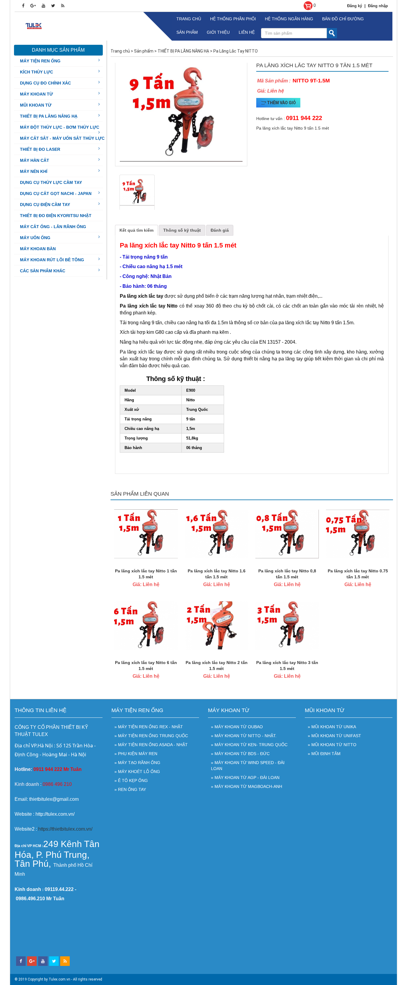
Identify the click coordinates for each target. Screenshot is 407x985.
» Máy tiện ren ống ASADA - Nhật (151, 744)
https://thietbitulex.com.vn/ (65, 829)
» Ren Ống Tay (130, 789)
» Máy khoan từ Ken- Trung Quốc (249, 744)
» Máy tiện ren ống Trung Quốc (151, 735)
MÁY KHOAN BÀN (38, 248)
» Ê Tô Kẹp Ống (131, 780)
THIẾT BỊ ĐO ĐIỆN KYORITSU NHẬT (55, 215)
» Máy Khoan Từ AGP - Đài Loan (245, 777)
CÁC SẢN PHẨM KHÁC (42, 270)
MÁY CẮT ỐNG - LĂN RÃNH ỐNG (53, 226)
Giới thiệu (218, 32)
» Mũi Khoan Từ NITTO (332, 744)
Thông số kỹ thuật (182, 230)
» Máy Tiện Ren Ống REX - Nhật (148, 726)
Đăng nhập (378, 6)
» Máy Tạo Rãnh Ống (137, 762)
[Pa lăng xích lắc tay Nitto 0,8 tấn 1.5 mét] (287, 533)
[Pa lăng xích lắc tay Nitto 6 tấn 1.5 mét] (146, 625)
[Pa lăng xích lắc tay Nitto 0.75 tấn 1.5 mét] (358, 533)
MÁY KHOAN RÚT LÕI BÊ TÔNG (52, 259)
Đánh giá (220, 230)
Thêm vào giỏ (281, 102)
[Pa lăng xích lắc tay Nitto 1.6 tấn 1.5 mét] (216, 533)
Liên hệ (247, 32)
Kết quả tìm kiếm (136, 230)
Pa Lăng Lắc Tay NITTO (235, 51)
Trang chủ (188, 18)
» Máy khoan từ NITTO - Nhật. (243, 735)
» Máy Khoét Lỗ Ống (137, 771)
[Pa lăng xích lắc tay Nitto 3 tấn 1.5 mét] (287, 625)
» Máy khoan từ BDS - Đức (240, 753)
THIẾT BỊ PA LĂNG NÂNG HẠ (48, 116)
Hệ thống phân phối (233, 18)
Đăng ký (354, 6)
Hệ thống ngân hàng (289, 18)
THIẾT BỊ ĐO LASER (40, 149)
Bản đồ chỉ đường (343, 18)
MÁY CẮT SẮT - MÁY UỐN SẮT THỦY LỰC (62, 138)
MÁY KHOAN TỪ (36, 94)
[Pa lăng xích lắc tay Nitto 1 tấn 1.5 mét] (146, 533)
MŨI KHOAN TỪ (36, 105)
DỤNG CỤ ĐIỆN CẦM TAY (45, 204)
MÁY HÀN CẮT (34, 160)
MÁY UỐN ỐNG (35, 237)
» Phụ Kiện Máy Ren (135, 753)
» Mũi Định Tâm (324, 753)
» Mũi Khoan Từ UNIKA (332, 726)
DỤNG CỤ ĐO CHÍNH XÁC (45, 83)
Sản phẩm (187, 32)
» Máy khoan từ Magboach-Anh (246, 786)
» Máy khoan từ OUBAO (237, 726)
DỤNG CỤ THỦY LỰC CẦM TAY (51, 182)
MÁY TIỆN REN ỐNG (40, 61)
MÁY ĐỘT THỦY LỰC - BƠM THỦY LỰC (59, 127)
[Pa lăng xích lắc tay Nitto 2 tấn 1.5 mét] (216, 625)
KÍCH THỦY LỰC (36, 72)
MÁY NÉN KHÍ (33, 171)
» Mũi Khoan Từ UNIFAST (334, 735)
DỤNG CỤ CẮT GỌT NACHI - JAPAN (55, 193)
